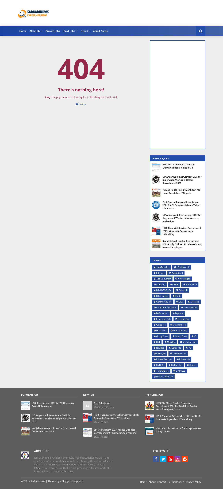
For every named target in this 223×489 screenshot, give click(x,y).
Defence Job (162, 313)
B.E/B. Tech (191, 284)
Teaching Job (162, 370)
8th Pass (160, 272)
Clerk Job (194, 301)
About (152, 482)
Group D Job (181, 336)
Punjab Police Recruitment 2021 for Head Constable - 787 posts (181, 191)
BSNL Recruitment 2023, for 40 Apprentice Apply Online (178, 430)
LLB (158, 342)
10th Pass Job (162, 267)
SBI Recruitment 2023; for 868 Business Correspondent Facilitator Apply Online (115, 431)
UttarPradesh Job (164, 376)
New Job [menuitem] (35, 31)
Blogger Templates (72, 481)
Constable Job (190, 307)
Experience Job (163, 319)
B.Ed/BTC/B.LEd (163, 290)
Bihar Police (162, 295)
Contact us (163, 482)
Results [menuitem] (85, 31)
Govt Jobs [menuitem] (69, 31)
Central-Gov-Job (164, 301)
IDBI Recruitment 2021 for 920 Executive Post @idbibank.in (178, 166)
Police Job (161, 353)
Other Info (176, 347)
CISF (181, 301)
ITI (195, 336)
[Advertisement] (142, 13)
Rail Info (160, 365)
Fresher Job (183, 319)
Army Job (160, 284)
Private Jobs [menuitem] (53, 31)
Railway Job (176, 365)
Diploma (179, 313)
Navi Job (160, 347)
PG (190, 347)
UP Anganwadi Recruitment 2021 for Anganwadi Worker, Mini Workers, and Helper (182, 218)
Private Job (184, 359)
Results (192, 365)
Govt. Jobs (161, 330)
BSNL (177, 295)
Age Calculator (102, 403)
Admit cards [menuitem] (100, 31)
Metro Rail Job (189, 342)
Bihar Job (183, 290)
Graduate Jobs (180, 330)
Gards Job (161, 324)
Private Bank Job (164, 359)
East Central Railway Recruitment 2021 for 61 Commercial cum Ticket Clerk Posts (181, 205)
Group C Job (162, 336)
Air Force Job (184, 278)
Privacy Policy (193, 482)
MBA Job (171, 342)
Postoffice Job (179, 353)
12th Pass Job (182, 267)
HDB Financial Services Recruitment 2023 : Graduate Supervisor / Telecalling (182, 231)
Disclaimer (177, 482)
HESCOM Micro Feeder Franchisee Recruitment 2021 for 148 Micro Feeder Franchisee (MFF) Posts (176, 406)
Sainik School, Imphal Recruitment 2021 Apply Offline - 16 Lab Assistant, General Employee (182, 244)
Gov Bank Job (179, 324)
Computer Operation (166, 307)
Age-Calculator (163, 278)
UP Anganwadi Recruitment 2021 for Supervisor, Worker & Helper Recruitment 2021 (182, 180)
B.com (175, 284)
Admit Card (177, 272)
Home (82, 104)
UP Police (180, 370)
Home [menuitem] (22, 31)
